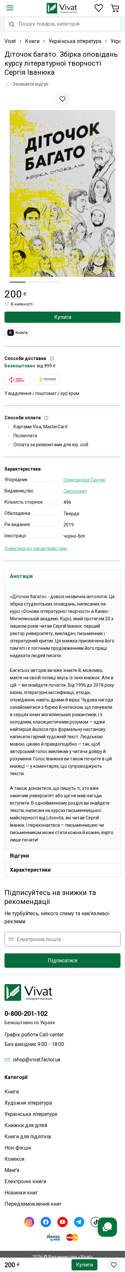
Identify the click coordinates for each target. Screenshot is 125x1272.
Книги (11, 1092)
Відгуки (19, 856)
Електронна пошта (39, 939)
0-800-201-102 (25, 1013)
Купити (62, 317)
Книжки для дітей (25, 1125)
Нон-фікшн (17, 1148)
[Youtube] (62, 1222)
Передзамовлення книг (33, 1204)
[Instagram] (29, 1222)
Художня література (28, 1103)
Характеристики (30, 870)
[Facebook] (46, 1222)
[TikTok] (96, 1222)
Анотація (21, 576)
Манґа (11, 1170)
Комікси (14, 1159)
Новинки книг (21, 1193)
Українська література (30, 1114)
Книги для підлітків (27, 1137)
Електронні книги (25, 1181)
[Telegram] (79, 1222)
